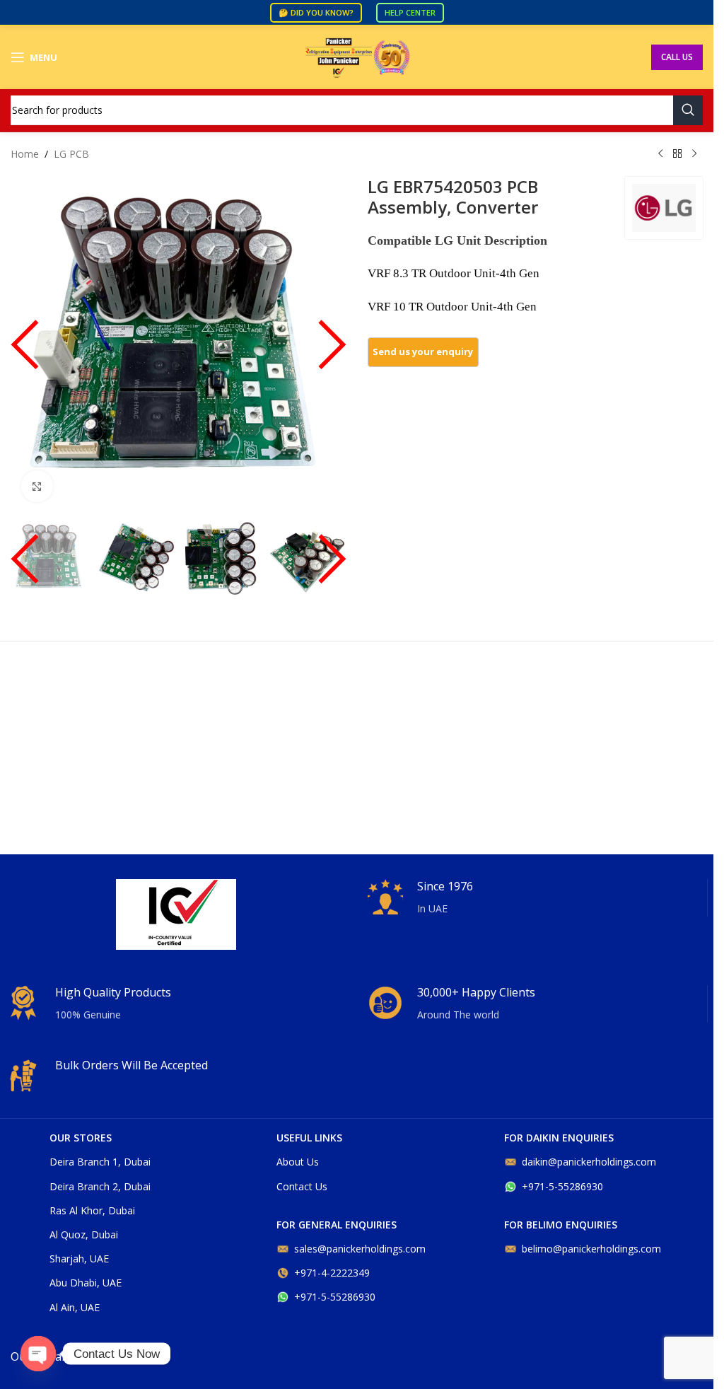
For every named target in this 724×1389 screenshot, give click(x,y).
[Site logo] (357, 56)
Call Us (677, 57)
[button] (25, 352)
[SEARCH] (688, 110)
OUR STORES (80, 1137)
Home (25, 154)
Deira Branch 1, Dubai (100, 1161)
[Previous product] (660, 154)
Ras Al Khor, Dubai (92, 1210)
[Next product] (694, 154)
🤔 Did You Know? (316, 12)
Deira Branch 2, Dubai (100, 1186)
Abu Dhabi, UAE (85, 1282)
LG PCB (71, 154)
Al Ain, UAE (74, 1307)
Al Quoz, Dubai (83, 1234)
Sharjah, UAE (79, 1258)
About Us (297, 1161)
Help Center (410, 12)
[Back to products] (677, 154)
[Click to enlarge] (37, 486)
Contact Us (301, 1186)
